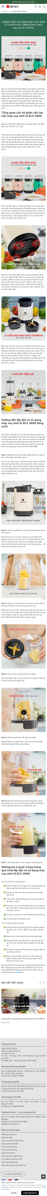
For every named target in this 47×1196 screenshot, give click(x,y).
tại (16, 972)
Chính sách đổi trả (8, 1153)
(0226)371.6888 (18, 1076)
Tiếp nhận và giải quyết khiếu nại (13, 1165)
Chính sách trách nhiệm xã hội (12, 1141)
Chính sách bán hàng (9, 1147)
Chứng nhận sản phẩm (9, 1144)
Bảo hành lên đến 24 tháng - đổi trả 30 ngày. (23, 2)
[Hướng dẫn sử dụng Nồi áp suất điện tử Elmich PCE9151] (23, 1001)
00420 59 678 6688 (19, 1122)
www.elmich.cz (13, 1124)
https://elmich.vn (14, 1051)
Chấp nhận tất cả (30, 1193)
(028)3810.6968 (18, 1106)
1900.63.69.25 (12, 1049)
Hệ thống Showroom (9, 1134)
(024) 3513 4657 (18, 1091)
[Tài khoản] (39, 6)
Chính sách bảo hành (9, 1150)
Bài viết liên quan (12, 982)
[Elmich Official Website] (12, 6)
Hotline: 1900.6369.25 (14, 1174)
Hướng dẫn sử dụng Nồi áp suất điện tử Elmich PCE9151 (23, 1019)
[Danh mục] (3, 6)
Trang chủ (5, 11)
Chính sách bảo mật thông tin (12, 1156)
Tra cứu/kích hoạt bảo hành (11, 1159)
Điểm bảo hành (7, 1137)
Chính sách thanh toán (9, 1162)
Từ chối (13, 1193)
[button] (40, 982)
